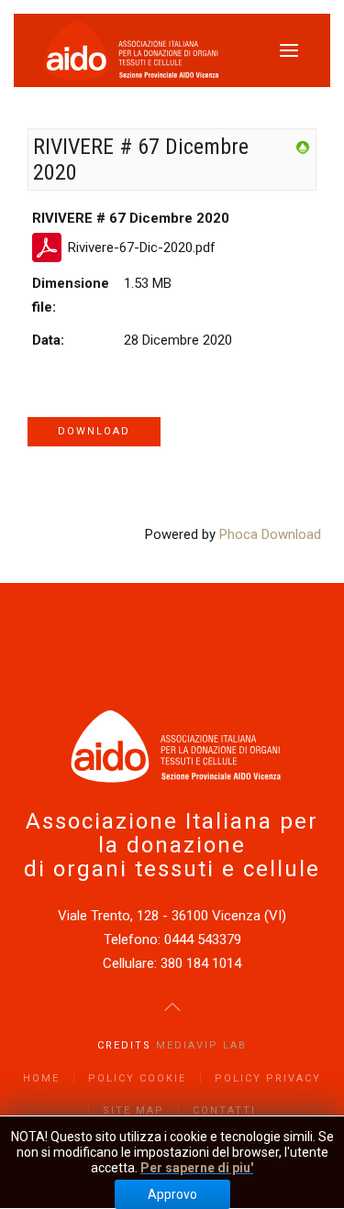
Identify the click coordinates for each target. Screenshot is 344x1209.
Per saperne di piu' (196, 1167)
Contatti (224, 1110)
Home (41, 1078)
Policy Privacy (268, 1078)
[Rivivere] (302, 146)
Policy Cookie (137, 1078)
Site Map (133, 1110)
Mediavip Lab (201, 1045)
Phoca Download (270, 534)
